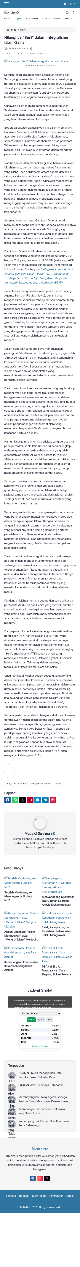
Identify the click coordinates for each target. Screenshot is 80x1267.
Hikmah (69, 18)
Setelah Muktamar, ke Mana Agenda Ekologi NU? (18, 896)
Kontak (70, 1195)
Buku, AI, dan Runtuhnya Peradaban (40, 1085)
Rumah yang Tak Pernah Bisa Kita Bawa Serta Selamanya (43, 1123)
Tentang (11, 1195)
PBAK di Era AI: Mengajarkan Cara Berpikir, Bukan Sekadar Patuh (57, 970)
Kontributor (56, 1195)
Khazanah (32, 18)
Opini (18, 18)
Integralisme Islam (16, 783)
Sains (58, 783)
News (7, 18)
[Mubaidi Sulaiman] (40, 828)
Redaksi (24, 1195)
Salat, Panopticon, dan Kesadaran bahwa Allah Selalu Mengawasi (56, 931)
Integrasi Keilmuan (41, 783)
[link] (64, 4)
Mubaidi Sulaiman (38, 833)
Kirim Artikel (39, 1195)
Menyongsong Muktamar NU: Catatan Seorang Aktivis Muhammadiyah (58, 900)
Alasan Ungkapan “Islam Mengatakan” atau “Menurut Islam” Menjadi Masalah (20, 935)
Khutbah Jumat (51, 18)
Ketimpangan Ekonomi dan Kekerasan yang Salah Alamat (21, 966)
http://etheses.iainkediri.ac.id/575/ (41, 282)
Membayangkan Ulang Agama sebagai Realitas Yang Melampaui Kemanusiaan (43, 1099)
